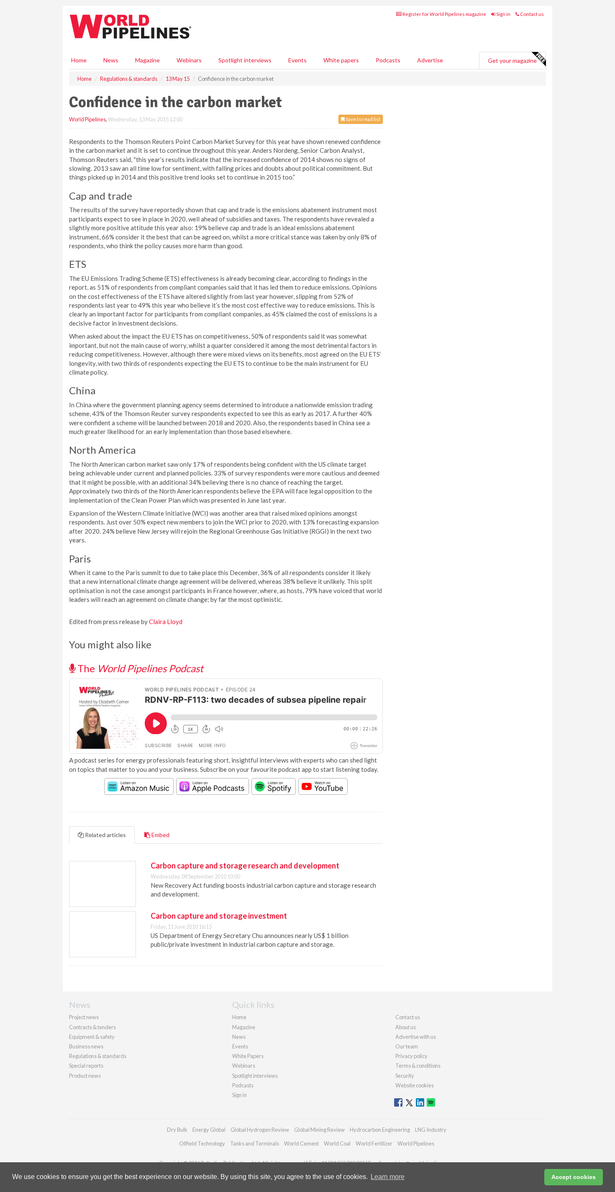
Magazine (147, 60)
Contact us (531, 14)
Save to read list (362, 119)
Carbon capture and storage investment (219, 915)
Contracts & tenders (92, 1027)
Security (404, 1075)
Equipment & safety (92, 1036)
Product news (85, 1075)
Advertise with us (415, 1036)
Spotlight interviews (245, 60)
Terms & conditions (418, 1065)
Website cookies (414, 1085)
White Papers (248, 1056)
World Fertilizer (374, 1143)
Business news (86, 1046)
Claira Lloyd (165, 621)
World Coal (337, 1143)
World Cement (301, 1143)
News (239, 1036)
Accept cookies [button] (573, 1177)
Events (297, 60)
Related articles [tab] (105, 834)
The (139, 668)
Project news (84, 1017)
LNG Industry (430, 1129)
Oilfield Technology (202, 1143)
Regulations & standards (97, 1056)
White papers (341, 60)
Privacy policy (411, 1056)
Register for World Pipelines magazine (444, 14)
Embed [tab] (159, 834)
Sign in (502, 14)
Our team (406, 1046)
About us (405, 1027)
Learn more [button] (388, 1176)
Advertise (430, 60)
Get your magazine (512, 60)
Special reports (86, 1065)
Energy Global (209, 1129)
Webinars (189, 60)
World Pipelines (87, 119)
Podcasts (388, 60)
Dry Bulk (177, 1129)
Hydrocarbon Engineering (380, 1129)
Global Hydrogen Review (260, 1129)
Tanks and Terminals (254, 1143)
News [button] (110, 60)
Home (79, 60)
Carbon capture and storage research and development (245, 865)
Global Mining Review (319, 1129)
